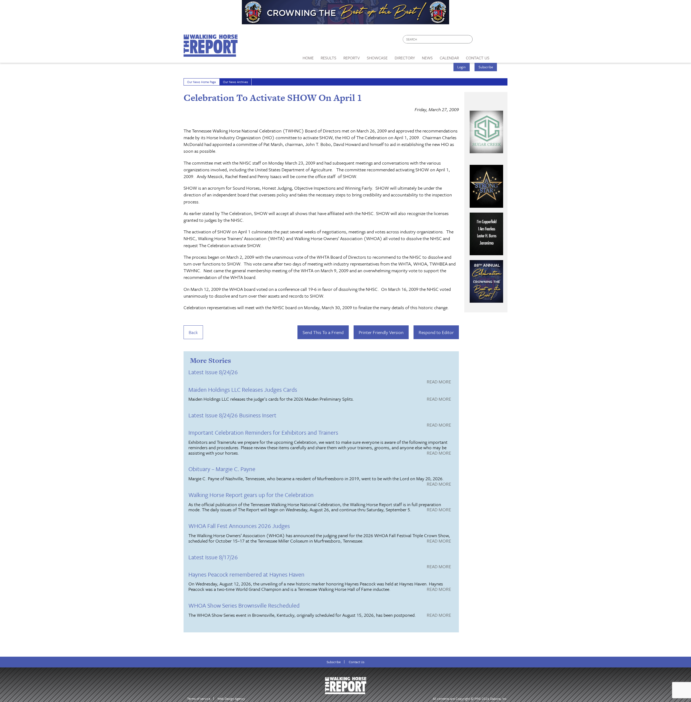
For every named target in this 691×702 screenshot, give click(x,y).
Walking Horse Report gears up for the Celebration (251, 494)
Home (308, 58)
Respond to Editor (436, 332)
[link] (308, 56)
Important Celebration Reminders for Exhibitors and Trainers (263, 432)
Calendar (449, 58)
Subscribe (486, 67)
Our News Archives (235, 82)
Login (461, 67)
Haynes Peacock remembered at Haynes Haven (246, 574)
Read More (439, 382)
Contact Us (356, 662)
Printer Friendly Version (381, 332)
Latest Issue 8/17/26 (213, 557)
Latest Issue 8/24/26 (213, 372)
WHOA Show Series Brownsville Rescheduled (244, 605)
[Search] (469, 39)
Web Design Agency (231, 698)
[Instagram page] (500, 40)
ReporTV (351, 58)
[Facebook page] (479, 40)
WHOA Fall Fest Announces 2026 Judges (239, 526)
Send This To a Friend (323, 332)
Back (193, 332)
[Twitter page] (489, 40)
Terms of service (198, 698)
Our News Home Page (201, 82)
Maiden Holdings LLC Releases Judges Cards (242, 389)
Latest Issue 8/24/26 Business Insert (232, 415)
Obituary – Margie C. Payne (221, 469)
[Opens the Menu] (500, 56)
